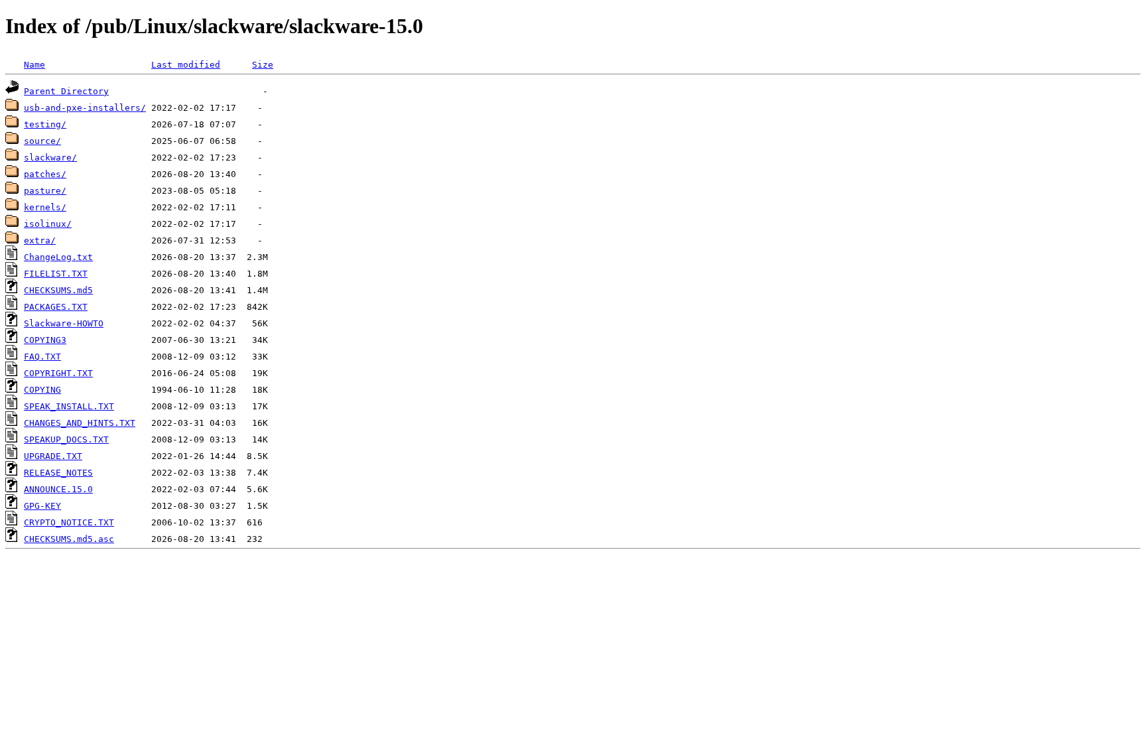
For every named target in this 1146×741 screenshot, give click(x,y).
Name (34, 65)
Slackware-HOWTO (63, 323)
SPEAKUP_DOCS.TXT (66, 439)
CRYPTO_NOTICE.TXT (69, 522)
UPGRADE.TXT (53, 456)
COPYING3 (45, 340)
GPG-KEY (42, 506)
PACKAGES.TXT (56, 307)
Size (262, 65)
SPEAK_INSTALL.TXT (69, 406)
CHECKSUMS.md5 (58, 290)
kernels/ (45, 207)
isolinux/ (48, 224)
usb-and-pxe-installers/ (85, 108)
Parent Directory (66, 91)
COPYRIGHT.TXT (58, 373)
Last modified (185, 65)
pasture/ (45, 191)
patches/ (45, 174)
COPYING (42, 390)
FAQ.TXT (42, 357)
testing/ (45, 124)
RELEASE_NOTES (58, 473)
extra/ (40, 240)
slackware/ (50, 158)
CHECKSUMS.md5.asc (69, 539)
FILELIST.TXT (56, 274)
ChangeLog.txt (58, 257)
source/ (42, 141)
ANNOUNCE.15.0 (58, 489)
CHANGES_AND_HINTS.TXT (79, 423)
